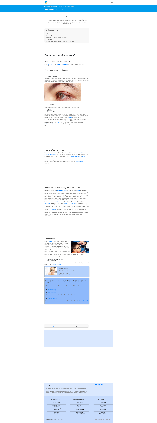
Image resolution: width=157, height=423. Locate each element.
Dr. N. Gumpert (51, 326)
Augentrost (54, 209)
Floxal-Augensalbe (56, 264)
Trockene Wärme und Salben (53, 35)
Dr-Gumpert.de (47, 6)
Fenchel (61, 208)
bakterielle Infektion (62, 190)
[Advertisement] (66, 48)
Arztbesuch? (49, 39)
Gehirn (57, 122)
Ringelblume (73, 203)
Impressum (107, 419)
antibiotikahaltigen (82, 152)
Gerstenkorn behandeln (52, 289)
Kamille (65, 208)
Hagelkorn (49, 296)
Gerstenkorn (61, 6)
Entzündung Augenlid (52, 298)
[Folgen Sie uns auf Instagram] (102, 385)
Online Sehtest (69, 274)
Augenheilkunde (54, 6)
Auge (70, 117)
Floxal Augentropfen (75, 156)
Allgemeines (49, 33)
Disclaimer (101, 419)
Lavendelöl (66, 203)
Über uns (96, 419)
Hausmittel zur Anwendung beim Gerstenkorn (57, 37)
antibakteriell (59, 201)
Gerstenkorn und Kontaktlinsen (54, 290)
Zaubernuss (47, 203)
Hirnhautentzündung (49, 124)
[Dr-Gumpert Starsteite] (46, 2)
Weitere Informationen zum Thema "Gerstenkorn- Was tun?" (60, 41)
